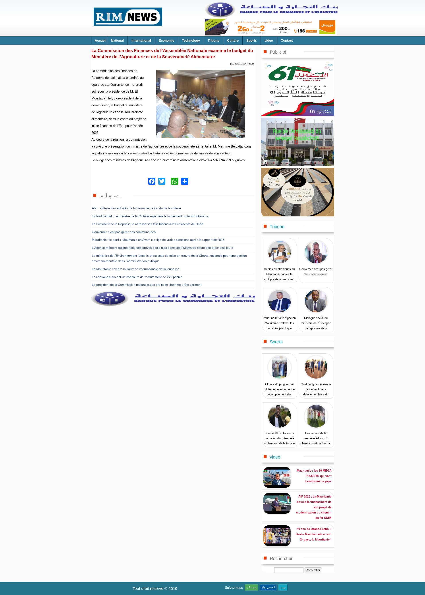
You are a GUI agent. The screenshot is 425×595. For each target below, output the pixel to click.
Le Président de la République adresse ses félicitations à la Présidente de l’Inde (147, 224)
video (269, 40)
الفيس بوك (268, 587)
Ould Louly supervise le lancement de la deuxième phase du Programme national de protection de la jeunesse (316, 394)
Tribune (213, 40)
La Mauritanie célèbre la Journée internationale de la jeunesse (135, 269)
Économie (166, 40)
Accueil (100, 40)
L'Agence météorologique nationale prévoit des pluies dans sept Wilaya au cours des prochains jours (162, 247)
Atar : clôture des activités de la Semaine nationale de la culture (136, 208)
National (117, 40)
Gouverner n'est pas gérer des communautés (124, 232)
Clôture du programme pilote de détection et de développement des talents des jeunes (279, 392)
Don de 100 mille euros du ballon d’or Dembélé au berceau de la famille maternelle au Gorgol (279, 441)
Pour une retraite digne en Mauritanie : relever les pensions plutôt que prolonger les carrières (279, 325)
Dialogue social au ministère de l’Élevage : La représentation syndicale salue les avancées (316, 328)
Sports (251, 40)
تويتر (283, 587)
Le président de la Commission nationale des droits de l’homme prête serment (146, 284)
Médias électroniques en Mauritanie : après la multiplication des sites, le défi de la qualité (279, 276)
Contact (287, 40)
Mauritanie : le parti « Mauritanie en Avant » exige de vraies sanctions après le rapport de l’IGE (158, 239)
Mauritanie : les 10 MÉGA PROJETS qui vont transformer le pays (314, 476)
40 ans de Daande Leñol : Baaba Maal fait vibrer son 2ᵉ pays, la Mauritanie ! (313, 534)
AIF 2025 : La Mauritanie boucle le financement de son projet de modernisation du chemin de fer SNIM (313, 507)
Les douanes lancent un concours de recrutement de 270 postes (137, 277)
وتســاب (251, 587)
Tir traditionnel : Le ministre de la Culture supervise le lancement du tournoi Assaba (150, 216)
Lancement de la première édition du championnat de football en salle (316, 441)
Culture (233, 40)
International (141, 40)
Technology (191, 40)
